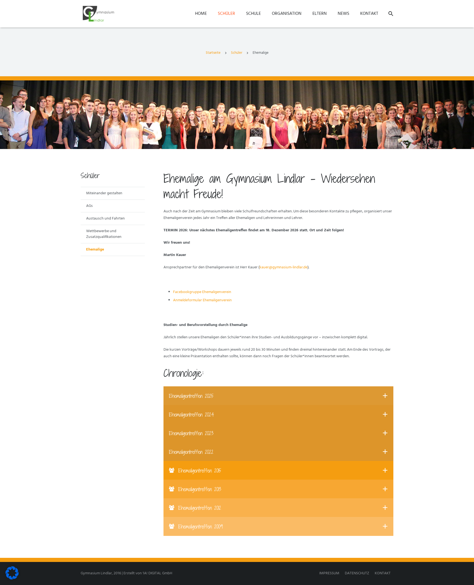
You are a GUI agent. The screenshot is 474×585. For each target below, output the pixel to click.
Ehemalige (95, 249)
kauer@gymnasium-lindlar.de (283, 267)
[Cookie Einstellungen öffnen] (12, 578)
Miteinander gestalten (104, 193)
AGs (89, 206)
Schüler (236, 53)
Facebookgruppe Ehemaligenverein (202, 292)
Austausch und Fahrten (105, 218)
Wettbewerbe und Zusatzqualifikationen (104, 234)
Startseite (213, 53)
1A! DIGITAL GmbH (157, 573)
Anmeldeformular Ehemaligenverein (202, 300)
